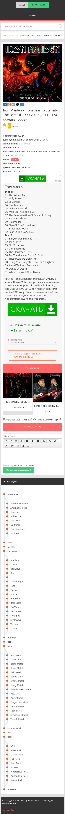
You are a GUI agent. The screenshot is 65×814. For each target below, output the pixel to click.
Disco (13, 577)
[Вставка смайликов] (44, 441)
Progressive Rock (19, 771)
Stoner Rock (16, 780)
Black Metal (16, 655)
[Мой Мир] (22, 104)
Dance (13, 573)
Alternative (12, 494)
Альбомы (23, 35)
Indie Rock (15, 516)
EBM (12, 585)
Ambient (14, 560)
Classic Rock (16, 754)
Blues (10, 542)
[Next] (59, 391)
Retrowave (15, 611)
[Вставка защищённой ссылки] (55, 441)
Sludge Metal (17, 706)
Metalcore (15, 520)
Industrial (15, 598)
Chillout (14, 564)
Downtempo (16, 581)
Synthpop (15, 615)
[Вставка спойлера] (28, 446)
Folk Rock (15, 758)
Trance (13, 628)
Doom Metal (16, 668)
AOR (12, 746)
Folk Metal (15, 672)
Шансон (11, 789)
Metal (10, 646)
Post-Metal (15, 693)
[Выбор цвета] (6, 446)
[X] (17, 104)
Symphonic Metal (19, 714)
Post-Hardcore (17, 529)
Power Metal (16, 697)
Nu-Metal (15, 524)
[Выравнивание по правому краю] (38, 441)
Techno (14, 624)
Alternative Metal (19, 503)
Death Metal (16, 663)
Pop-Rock (15, 767)
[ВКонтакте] (5, 104)
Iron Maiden (25, 143)
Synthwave (15, 619)
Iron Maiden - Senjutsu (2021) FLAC (18, 401)
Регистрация (38, 4)
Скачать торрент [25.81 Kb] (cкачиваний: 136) (28, 355)
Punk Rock (15, 533)
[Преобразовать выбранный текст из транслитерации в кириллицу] (23, 446)
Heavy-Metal (17, 155)
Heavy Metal (16, 685)
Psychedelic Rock (19, 775)
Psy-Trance (15, 607)
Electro (13, 590)
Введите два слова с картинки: (19, 465)
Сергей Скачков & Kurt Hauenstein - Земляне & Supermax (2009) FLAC (47, 405)
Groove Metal (17, 680)
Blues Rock (15, 750)
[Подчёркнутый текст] (16, 441)
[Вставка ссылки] (49, 441)
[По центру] (32, 441)
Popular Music (14, 728)
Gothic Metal (16, 676)
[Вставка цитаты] (18, 446)
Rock (9, 736)
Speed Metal (16, 710)
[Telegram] (13, 104)
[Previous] (6, 391)
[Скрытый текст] (12, 446)
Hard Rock (15, 763)
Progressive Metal (19, 702)
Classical (11, 546)
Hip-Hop (11, 637)
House (13, 594)
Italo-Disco (15, 602)
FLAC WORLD (9, 35)
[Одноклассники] (9, 104)
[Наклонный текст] (11, 441)
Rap (9, 732)
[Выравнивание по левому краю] (27, 441)
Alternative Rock (18, 507)
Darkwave (15, 568)
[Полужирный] (6, 441)
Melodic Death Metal (20, 689)
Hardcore (15, 512)
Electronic (12, 551)
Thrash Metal (17, 719)
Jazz (9, 641)
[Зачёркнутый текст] (21, 441)
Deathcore (15, 659)
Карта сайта (8, 810)
